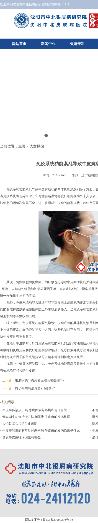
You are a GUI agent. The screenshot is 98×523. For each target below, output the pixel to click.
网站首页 (19, 44)
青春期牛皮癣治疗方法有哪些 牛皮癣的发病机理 (36, 417)
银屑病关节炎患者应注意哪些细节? (39, 380)
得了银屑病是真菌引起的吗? (35, 388)
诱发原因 (36, 146)
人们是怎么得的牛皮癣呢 (19, 423)
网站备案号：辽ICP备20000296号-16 (49, 519)
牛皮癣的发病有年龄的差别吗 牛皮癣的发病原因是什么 (41, 430)
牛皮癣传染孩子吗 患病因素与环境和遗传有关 (34, 410)
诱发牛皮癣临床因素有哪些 (21, 437)
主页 (22, 146)
